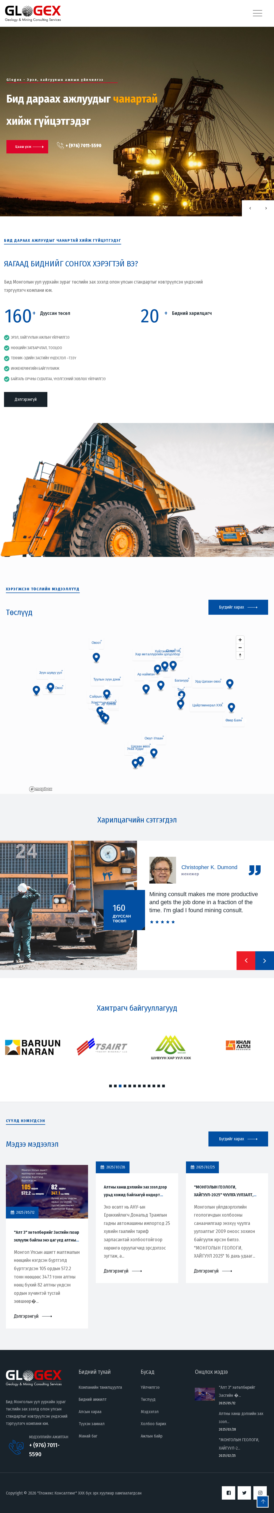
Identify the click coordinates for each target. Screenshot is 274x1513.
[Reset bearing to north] (240, 655)
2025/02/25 (227, 1456)
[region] (136, 713)
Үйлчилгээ (150, 1387)
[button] (246, 960)
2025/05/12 (227, 1403)
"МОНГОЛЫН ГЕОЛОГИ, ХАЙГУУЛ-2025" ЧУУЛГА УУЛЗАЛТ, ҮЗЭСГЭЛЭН (223, 1194)
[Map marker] (230, 684)
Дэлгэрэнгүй (26, 399)
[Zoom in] (240, 640)
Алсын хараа (90, 1411)
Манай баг (88, 1436)
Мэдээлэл (150, 1411)
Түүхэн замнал (92, 1423)
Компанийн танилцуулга (100, 1387)
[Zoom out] (240, 647)
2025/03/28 (227, 1429)
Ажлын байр (151, 1436)
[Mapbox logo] (40, 789)
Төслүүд (148, 1399)
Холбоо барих (153, 1423)
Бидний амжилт (92, 1399)
